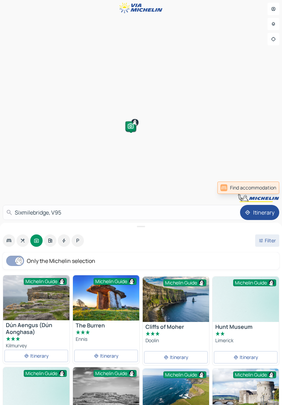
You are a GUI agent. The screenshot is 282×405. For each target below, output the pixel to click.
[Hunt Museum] (246, 301)
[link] (248, 188)
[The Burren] (106, 298)
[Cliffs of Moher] (176, 299)
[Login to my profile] (273, 9)
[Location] (273, 39)
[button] (29, 121)
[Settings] (273, 24)
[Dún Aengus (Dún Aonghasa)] (36, 297)
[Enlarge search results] (141, 226)
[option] (9, 240)
